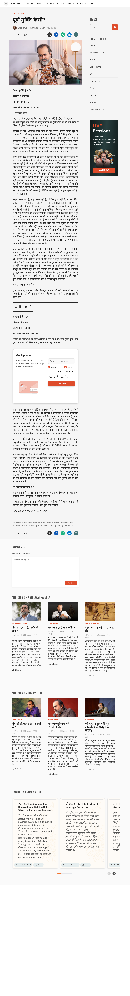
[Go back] (6, 3)
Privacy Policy (66, 378)
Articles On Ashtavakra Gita (31, 597)
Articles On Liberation (27, 693)
